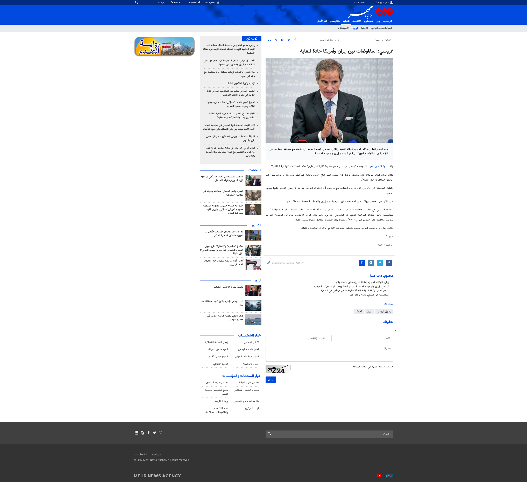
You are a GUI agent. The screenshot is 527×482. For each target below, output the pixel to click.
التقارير (256, 225)
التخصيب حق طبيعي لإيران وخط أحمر (369, 295)
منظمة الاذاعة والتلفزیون (246, 401)
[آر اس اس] (142, 433)
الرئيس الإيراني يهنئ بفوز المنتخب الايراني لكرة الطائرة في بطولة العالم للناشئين (231, 93)
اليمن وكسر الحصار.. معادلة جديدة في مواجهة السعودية (223, 193)
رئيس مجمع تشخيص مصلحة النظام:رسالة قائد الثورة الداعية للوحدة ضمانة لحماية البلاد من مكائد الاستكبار (229, 49)
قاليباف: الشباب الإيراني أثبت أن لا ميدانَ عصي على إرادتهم (230, 139)
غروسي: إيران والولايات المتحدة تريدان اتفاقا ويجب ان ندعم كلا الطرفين (351, 287)
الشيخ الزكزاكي (221, 364)
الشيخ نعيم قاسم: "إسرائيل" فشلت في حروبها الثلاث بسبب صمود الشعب (231, 104)
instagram (210, 3)
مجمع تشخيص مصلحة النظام (217, 392)
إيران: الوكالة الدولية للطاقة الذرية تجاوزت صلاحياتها (362, 282)
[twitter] (154, 433)
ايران (369, 312)
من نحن (156, 454)
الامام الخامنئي (251, 342)
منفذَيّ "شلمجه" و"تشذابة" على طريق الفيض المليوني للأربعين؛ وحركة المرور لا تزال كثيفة (221, 250)
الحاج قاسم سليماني (248, 349)
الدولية (346, 21)
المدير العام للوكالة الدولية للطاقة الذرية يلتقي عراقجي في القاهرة (355, 291)
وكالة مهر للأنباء (376, 166)
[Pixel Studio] (377, 475)
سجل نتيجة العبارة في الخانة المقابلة (373, 367)
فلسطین (368, 21)
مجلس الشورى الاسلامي (246, 390)
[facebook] (148, 433)
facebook (176, 3)
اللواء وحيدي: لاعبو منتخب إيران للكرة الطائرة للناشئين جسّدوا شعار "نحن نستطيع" (232, 116)
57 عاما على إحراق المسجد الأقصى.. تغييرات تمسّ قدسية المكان (224, 234)
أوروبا (355, 28)
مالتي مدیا (335, 21)
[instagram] (160, 433)
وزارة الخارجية (222, 401)
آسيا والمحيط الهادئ (381, 28)
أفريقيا (364, 28)
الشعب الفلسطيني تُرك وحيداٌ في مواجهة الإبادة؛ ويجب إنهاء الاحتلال (222, 179)
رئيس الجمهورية (251, 364)
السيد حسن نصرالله (218, 349)
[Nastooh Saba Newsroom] (387, 475)
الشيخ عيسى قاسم (219, 357)
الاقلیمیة (356, 21)
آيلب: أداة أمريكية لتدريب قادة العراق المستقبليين (223, 263)
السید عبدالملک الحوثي (247, 357)
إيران (378, 21)
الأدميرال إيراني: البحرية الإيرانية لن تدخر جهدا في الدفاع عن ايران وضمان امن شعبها (229, 63)
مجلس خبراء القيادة (249, 383)
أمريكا (359, 312)
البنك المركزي (252, 408)
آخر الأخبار (322, 21)
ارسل (271, 380)
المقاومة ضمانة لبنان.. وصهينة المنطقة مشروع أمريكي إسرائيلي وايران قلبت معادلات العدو (223, 209)
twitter (193, 3)
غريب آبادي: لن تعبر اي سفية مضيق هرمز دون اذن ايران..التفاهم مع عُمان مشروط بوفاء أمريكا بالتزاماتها (230, 152)
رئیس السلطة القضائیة (217, 342)
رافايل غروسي (384, 312)
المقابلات (254, 170)
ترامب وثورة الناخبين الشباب (240, 83)
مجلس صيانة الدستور (217, 383)
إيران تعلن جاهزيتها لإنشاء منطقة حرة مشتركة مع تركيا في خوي (229, 74)
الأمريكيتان (343, 28)
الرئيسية (387, 21)
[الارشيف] (136, 433)
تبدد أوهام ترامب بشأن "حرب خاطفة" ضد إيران (221, 303)
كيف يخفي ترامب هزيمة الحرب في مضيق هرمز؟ (225, 318)
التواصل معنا (140, 454)
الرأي (258, 280)
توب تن (251, 38)
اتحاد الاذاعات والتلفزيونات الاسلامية (217, 410)
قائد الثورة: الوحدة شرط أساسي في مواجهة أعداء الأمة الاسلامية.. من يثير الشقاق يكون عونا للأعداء (229, 127)
